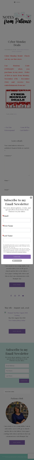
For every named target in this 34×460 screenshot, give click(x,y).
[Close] (29, 197)
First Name (8, 225)
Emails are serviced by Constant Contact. (17, 251)
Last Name (8, 235)
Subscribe (17, 256)
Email (5, 216)
